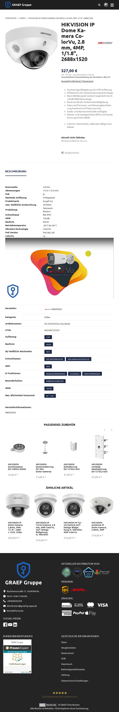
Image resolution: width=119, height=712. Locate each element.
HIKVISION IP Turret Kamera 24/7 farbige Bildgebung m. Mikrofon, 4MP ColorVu (73, 527)
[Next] (111, 429)
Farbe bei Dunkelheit (55, 381)
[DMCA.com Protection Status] (48, 704)
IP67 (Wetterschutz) (54, 359)
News (64, 642)
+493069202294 (14, 601)
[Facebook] (5, 624)
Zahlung (65, 674)
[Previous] (104, 429)
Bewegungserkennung (55, 374)
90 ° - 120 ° (50, 396)
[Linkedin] (15, 624)
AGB (63, 658)
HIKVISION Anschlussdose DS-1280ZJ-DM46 (17, 466)
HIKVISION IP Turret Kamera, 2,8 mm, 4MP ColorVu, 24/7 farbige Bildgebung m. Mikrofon (45, 528)
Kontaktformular (15, 610)
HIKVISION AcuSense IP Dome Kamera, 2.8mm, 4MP (99, 526)
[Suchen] (99, 5)
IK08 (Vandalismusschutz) (78, 359)
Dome (48, 344)
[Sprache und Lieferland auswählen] (105, 5)
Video (47, 317)
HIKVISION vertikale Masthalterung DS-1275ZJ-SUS (99, 468)
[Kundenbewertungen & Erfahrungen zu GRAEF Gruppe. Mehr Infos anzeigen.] (17, 656)
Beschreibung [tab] (15, 171)
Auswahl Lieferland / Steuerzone (77, 81)
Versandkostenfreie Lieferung (83, 74)
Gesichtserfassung (92, 374)
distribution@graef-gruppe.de (22, 605)
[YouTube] (10, 624)
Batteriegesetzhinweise (73, 669)
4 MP (48, 337)
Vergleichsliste (68, 647)
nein (48, 366)
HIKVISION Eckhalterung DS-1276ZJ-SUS (72, 466)
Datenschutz (67, 653)
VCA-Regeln (74, 374)
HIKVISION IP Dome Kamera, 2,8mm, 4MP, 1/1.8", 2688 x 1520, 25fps (15, 527)
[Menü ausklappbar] (112, 4)
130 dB (49, 388)
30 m (48, 352)
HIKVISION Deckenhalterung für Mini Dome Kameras (45, 468)
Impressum (66, 664)
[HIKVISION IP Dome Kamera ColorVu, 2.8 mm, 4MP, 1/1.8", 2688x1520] (31, 48)
